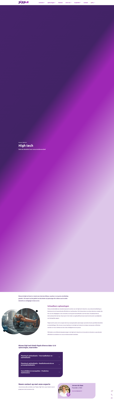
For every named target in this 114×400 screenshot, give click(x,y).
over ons (68, 2)
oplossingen (51, 2)
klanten (60, 2)
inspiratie (77, 2)
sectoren (41, 2)
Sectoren (20, 142)
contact (86, 2)
